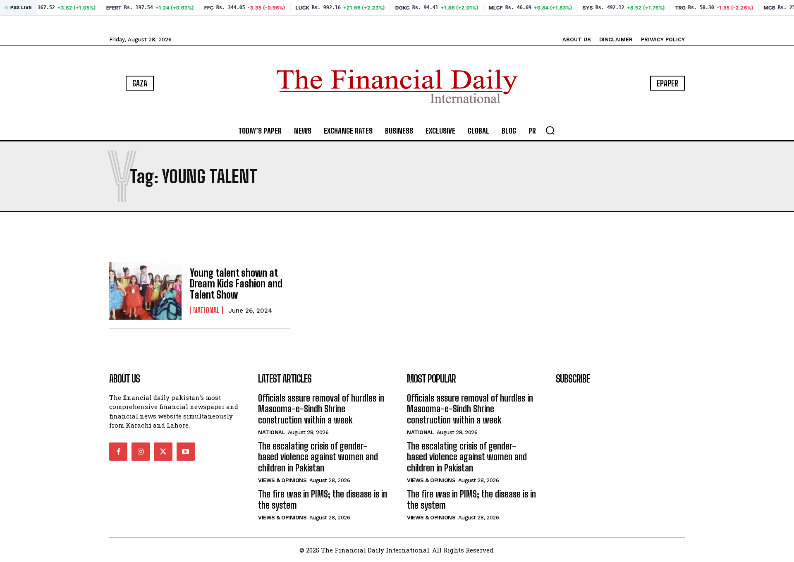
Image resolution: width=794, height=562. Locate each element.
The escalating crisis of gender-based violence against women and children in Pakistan (318, 457)
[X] (163, 451)
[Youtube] (186, 451)
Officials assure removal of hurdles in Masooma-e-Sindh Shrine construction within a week (321, 409)
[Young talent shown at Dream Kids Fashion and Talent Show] (145, 291)
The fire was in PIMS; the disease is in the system (322, 499)
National (206, 310)
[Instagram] (141, 451)
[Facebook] (118, 451)
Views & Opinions (282, 480)
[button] (550, 130)
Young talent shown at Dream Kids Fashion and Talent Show (236, 284)
